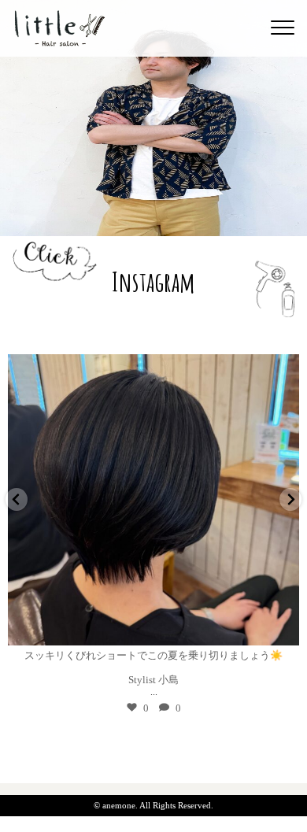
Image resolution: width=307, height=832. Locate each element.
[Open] (153, 499)
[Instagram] (279, 626)
